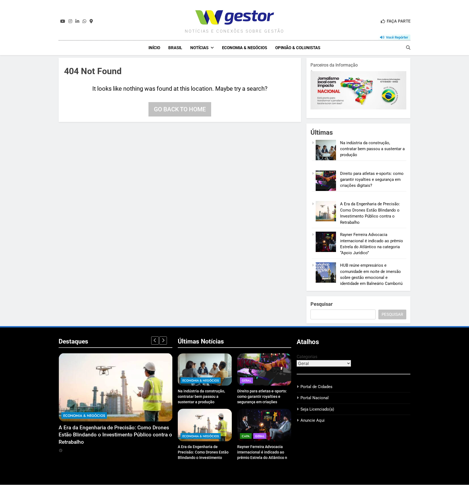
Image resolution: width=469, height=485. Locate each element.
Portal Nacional (314, 397)
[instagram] (70, 21)
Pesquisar (321, 304)
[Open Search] (408, 47)
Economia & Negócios (244, 47)
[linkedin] (77, 21)
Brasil (175, 47)
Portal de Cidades (316, 386)
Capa (246, 436)
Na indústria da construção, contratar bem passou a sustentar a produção (372, 149)
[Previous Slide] (155, 340)
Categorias (307, 356)
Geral (246, 380)
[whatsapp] (84, 21)
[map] (91, 21)
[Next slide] (163, 340)
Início (154, 47)
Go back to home (180, 109)
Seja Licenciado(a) (317, 409)
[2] (337, 108)
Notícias (199, 47)
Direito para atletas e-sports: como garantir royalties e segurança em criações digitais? (372, 179)
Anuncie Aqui (312, 420)
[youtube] (63, 21)
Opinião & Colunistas (297, 47)
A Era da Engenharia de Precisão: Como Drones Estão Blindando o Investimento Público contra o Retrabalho (115, 435)
